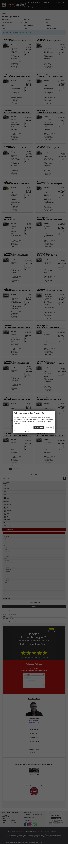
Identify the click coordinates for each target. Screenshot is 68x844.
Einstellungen (49, 427)
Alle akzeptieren (39, 427)
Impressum (30, 431)
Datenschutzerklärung (20, 431)
